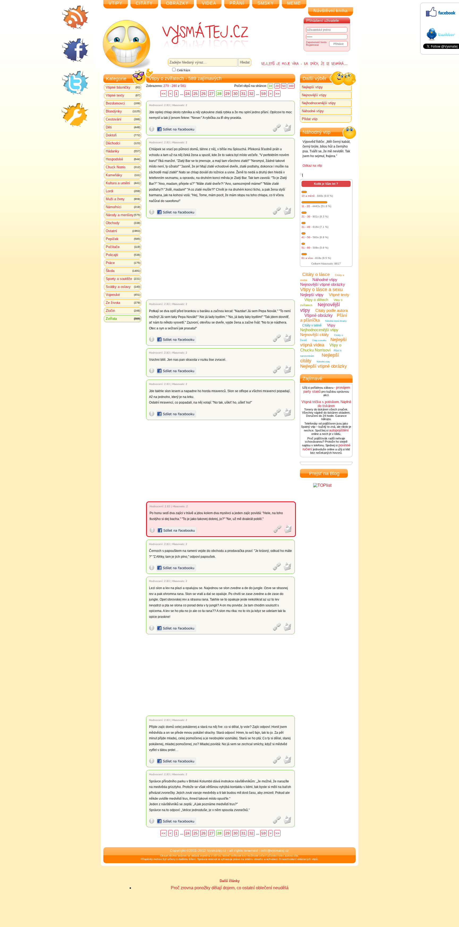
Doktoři (123, 135)
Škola (123, 271)
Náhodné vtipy (313, 111)
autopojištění (339, 430)
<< (164, 93)
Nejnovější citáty (314, 334)
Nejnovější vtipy (314, 95)
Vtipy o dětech (316, 299)
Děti (123, 127)
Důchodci (123, 143)
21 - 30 (305, 216)
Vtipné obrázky (318, 315)
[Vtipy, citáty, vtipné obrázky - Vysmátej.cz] (199, 35)
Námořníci (123, 207)
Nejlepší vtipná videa (323, 342)
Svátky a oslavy (123, 287)
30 (235, 93)
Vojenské (123, 295)
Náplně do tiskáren (334, 404)
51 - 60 (305, 247)
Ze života (123, 303)
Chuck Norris (123, 167)
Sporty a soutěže (123, 279)
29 (227, 93)
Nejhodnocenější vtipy (319, 103)
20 (277, 85)
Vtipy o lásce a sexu (321, 289)
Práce (123, 263)
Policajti (123, 255)
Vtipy (331, 325)
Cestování (123, 119)
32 (251, 93)
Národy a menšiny (123, 215)
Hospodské (123, 159)
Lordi (123, 191)
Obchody (123, 223)
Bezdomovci (123, 103)
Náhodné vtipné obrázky (336, 321)
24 (187, 93)
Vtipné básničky (123, 87)
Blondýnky (123, 111)
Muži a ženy (123, 199)
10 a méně (308, 195)
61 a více (307, 258)
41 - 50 (305, 237)
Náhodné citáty (323, 361)
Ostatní (123, 231)
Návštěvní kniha (330, 11)
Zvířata (123, 319)
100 (291, 85)
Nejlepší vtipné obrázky (323, 366)
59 (263, 93)
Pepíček (123, 239)
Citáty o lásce (316, 274)
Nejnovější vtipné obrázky (322, 284)
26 (203, 93)
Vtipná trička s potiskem (320, 402)
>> (277, 93)
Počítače (123, 247)
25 (195, 93)
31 (243, 93)
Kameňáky (123, 175)
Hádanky (123, 151)
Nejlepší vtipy (312, 87)
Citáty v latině (312, 325)
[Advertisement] (221, 259)
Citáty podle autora (331, 310)
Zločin (123, 311)
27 (211, 93)
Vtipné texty (123, 95)
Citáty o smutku (319, 340)
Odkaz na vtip (312, 165)
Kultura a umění (123, 183)
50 (283, 85)
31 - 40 (305, 226)
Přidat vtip (309, 119)
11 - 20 (305, 206)
